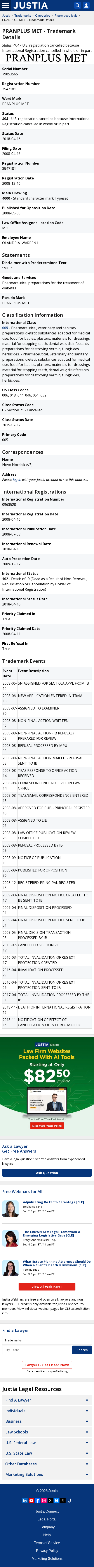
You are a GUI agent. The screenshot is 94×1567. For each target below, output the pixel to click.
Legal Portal (47, 1519)
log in (17, 479)
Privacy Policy (47, 1551)
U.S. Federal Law (20, 1442)
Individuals (15, 1410)
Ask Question (47, 1172)
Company (47, 1527)
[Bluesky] (56, 1500)
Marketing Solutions (24, 1474)
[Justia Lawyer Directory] (69, 1500)
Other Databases (21, 1463)
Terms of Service (47, 1543)
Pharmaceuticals (65, 15)
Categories (42, 15)
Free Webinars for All (22, 1191)
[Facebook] (37, 1500)
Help (47, 1535)
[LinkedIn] (25, 1500)
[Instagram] (44, 1500)
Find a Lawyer (15, 1330)
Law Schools (16, 1432)
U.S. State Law (18, 1453)
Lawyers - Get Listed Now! (47, 1365)
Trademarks (22, 15)
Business (13, 1421)
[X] (63, 1500)
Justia (6, 15)
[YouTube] (31, 1500)
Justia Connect (47, 1511)
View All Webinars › (47, 1286)
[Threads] (50, 1500)
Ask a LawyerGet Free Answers (19, 1149)
